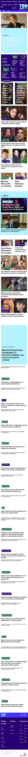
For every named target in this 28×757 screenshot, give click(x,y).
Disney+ (26, 728)
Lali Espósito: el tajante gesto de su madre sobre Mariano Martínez (12, 383)
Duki (3, 507)
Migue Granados (6, 289)
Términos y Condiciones (5, 751)
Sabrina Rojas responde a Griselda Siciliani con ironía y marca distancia (12, 315)
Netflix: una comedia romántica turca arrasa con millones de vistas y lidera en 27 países (13, 405)
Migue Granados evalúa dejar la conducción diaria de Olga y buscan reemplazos (12, 294)
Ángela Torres (6, 572)
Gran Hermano (21, 82)
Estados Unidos (7, 753)
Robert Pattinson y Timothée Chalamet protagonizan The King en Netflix (13, 619)
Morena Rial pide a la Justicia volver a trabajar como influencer (13, 447)
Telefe (22, 57)
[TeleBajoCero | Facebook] (1, 11)
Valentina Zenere (6, 529)
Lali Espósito (5, 378)
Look (19, 1)
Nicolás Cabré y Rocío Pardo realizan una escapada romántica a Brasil (14, 684)
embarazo (4, 118)
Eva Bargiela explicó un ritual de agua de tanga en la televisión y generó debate (12, 42)
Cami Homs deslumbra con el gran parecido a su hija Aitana (6, 254)
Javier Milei (5, 226)
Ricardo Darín (6, 464)
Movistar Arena (20, 244)
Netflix (4, 400)
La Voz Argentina (8, 201)
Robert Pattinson (7, 615)
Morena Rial (5, 443)
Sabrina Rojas (6, 311)
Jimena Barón (6, 80)
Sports (25, 737)
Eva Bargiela (5, 35)
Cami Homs (4, 244)
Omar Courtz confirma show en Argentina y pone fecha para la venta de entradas (21, 251)
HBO (25, 731)
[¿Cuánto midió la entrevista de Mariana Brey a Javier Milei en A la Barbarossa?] (14, 221)
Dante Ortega (5, 161)
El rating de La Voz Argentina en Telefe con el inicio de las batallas (13, 207)
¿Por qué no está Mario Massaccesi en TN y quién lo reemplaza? (5, 77)
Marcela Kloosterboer (8, 347)
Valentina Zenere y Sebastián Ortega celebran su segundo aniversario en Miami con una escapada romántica (12, 534)
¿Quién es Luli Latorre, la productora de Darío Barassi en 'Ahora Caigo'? (22, 78)
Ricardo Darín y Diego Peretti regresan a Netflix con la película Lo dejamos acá (13, 469)
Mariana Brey (5, 177)
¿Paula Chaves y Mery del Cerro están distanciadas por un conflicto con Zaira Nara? (13, 145)
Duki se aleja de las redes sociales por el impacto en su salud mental (13, 512)
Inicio (3, 1)
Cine (25, 734)
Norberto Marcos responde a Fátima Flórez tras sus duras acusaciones (12, 705)
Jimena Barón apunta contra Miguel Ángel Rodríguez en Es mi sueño (7, 92)
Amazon (21, 742)
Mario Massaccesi (5, 69)
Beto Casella (5, 486)
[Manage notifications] (25, 754)
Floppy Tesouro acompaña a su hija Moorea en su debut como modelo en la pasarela (13, 555)
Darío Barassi (22, 69)
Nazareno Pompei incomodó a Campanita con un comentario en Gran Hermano (14, 598)
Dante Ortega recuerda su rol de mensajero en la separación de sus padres (12, 166)
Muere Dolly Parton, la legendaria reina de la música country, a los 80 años (14, 426)
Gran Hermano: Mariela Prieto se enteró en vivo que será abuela (20, 94)
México (12, 753)
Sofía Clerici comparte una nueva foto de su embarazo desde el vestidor (13, 122)
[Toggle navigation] (2, 7)
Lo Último (8, 1)
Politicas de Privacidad (13, 751)
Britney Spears (15, 57)
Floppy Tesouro (6, 550)
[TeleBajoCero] (7, 715)
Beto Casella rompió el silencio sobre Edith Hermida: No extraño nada (12, 490)
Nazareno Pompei (6, 593)
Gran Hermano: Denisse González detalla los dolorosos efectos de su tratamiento (14, 272)
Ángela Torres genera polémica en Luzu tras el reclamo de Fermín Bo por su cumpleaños (13, 577)
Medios (14, 1)
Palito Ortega (6, 658)
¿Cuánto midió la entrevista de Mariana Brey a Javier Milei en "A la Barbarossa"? (13, 230)
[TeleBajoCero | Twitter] (4, 11)
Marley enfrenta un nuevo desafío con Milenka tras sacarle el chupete (13, 641)
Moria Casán (13, 69)
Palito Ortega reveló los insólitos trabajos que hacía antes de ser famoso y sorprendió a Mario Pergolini (14, 663)
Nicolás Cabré (6, 679)
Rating (24, 1)
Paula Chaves (5, 140)
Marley (4, 636)
